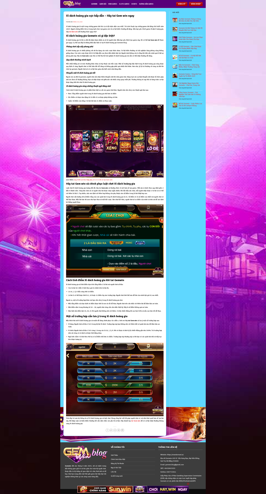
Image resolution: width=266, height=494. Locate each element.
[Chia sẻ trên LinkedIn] (122, 430)
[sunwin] (105, 489)
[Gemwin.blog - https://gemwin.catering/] (75, 4)
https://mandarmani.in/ (175, 455)
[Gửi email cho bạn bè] (115, 430)
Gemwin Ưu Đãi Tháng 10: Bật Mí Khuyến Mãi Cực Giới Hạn (190, 29)
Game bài (102, 4)
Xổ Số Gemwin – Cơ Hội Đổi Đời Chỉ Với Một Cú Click (190, 57)
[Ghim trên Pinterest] (118, 430)
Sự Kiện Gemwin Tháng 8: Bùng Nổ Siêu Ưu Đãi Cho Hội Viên (190, 20)
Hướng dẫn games (146, 4)
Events (134, 4)
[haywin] (161, 489)
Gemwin (94, 4)
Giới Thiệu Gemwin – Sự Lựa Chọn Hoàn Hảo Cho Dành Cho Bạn (191, 38)
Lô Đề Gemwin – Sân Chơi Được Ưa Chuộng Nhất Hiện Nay (190, 48)
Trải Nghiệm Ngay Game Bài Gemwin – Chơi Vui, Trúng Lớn (189, 84)
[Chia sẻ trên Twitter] (111, 430)
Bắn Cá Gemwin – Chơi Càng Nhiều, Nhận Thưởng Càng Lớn (189, 66)
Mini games (112, 4)
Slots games (124, 4)
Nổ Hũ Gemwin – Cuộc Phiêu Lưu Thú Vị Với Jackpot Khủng (190, 105)
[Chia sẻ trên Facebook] (107, 430)
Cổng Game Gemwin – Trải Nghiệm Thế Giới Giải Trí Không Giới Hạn (190, 94)
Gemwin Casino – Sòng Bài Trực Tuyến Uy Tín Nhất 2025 (190, 75)
